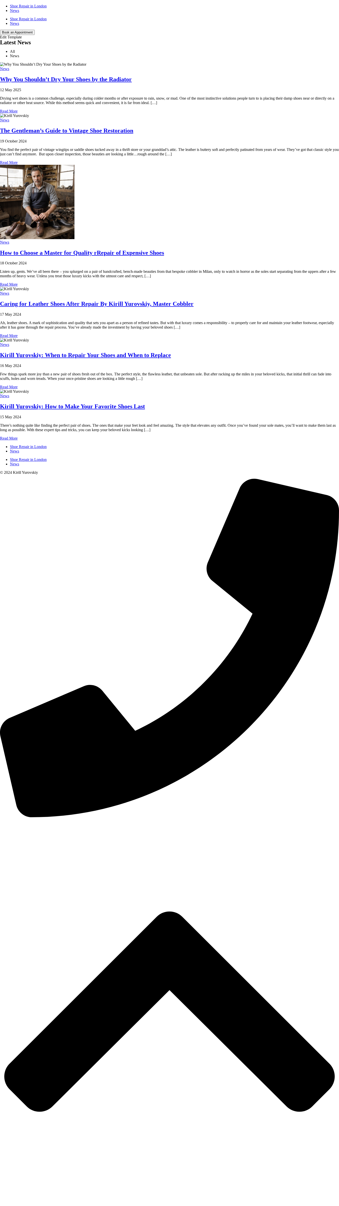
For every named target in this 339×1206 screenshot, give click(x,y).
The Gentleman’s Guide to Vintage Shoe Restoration (66, 130)
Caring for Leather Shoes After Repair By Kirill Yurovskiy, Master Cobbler (97, 304)
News (14, 10)
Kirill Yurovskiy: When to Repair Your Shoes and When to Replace (85, 355)
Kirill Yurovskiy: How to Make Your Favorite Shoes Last (72, 406)
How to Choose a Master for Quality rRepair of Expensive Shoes (82, 253)
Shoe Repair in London (28, 6)
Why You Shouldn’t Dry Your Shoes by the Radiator (66, 79)
